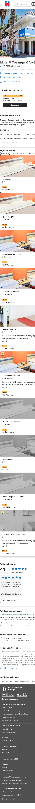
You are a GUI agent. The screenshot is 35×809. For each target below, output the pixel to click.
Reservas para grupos (9, 732)
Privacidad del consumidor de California (14, 783)
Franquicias (5, 753)
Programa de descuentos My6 (11, 795)
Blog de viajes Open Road (10, 720)
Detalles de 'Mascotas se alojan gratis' (14, 777)
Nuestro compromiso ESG (10, 759)
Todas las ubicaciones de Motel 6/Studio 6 (15, 714)
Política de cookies (8, 792)
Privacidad (5, 767)
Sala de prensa (6, 756)
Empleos (4, 749)
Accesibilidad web (7, 771)
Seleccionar (15, 105)
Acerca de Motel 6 (8, 708)
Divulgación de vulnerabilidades (12, 780)
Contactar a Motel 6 (8, 741)
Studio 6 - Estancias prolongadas (12, 711)
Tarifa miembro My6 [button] (19, 153)
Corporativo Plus (7, 729)
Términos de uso (7, 774)
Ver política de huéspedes (8, 668)
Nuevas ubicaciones (8, 717)
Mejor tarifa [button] (5, 153)
